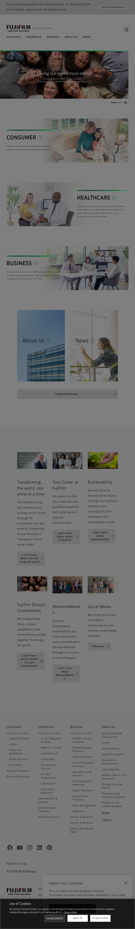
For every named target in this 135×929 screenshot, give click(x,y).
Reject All (77, 918)
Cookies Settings (54, 918)
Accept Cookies (100, 918)
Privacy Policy (70, 912)
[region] (67, 914)
